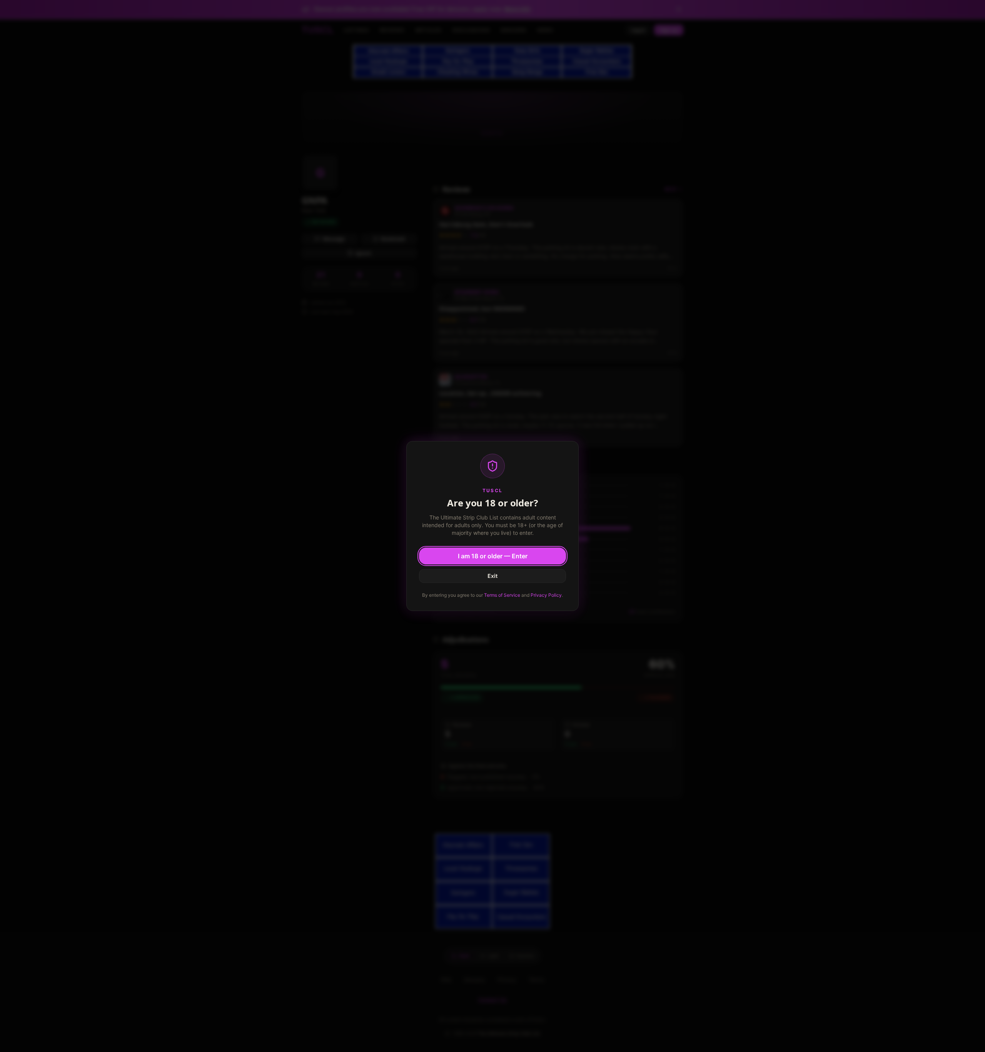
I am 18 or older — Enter (493, 556)
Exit (492, 576)
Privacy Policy (546, 595)
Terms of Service (502, 595)
